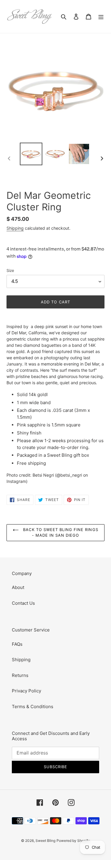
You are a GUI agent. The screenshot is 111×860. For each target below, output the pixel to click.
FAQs (17, 644)
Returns (20, 675)
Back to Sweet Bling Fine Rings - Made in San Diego (60, 532)
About (18, 587)
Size (10, 270)
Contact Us (23, 603)
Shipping (15, 228)
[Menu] (101, 16)
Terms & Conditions (32, 706)
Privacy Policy (26, 691)
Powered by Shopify (73, 840)
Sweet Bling (45, 840)
